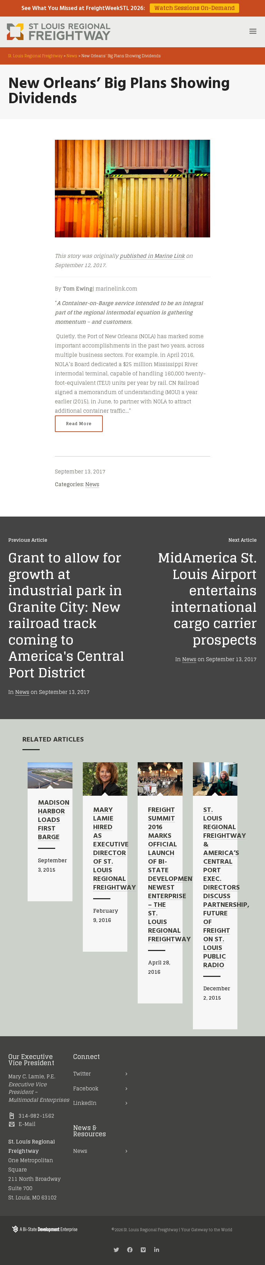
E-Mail (27, 1124)
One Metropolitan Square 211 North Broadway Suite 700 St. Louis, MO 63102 (34, 1179)
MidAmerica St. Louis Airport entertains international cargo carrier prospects (207, 598)
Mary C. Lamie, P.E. (31, 1076)
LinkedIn (85, 1103)
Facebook (85, 1088)
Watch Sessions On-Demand (194, 8)
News (92, 484)
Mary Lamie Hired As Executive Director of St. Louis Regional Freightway (114, 849)
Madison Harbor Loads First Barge (53, 820)
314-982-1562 (37, 1115)
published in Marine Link (152, 256)
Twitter (82, 1073)
